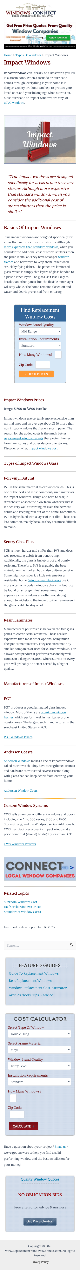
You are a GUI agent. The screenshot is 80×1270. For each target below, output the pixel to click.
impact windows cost (43, 448)
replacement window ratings (23, 438)
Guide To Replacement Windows (34, 973)
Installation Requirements (39, 339)
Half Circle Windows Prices (22, 907)
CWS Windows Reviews (20, 844)
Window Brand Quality (36, 325)
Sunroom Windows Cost (20, 902)
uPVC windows (14, 102)
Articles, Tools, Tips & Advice (31, 995)
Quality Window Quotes (40, 1179)
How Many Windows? (35, 355)
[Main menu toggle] (72, 10)
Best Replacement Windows (30, 980)
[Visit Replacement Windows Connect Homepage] (40, 35)
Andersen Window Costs (20, 790)
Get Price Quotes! (40, 1221)
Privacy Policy (40, 1262)
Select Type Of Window (26, 1027)
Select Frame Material (25, 1043)
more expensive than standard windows (31, 247)
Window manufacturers (44, 580)
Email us (60, 1146)
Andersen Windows (17, 761)
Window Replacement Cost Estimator (38, 988)
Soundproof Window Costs (22, 912)
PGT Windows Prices (18, 737)
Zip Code (26, 365)
